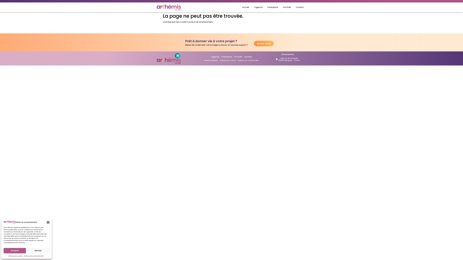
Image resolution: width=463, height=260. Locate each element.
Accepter (15, 250)
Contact (300, 7)
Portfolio (287, 7)
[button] (48, 222)
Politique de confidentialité (33, 256)
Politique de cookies (15, 256)
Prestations (272, 7)
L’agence (258, 7)
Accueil (245, 7)
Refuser (38, 250)
